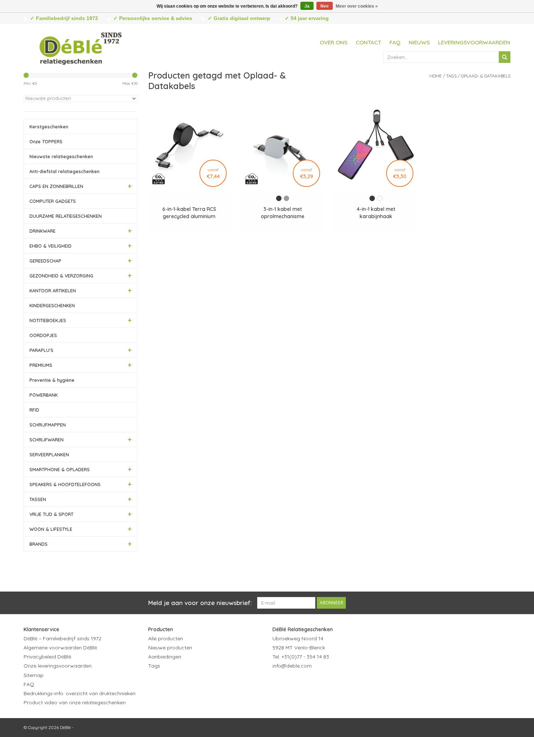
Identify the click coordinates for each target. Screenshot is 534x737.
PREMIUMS (40, 365)
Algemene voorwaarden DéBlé (60, 647)
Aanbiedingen (164, 656)
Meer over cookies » (357, 6)
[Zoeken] (504, 57)
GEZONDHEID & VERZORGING (61, 276)
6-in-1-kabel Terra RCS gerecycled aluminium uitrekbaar (189, 213)
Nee (324, 6)
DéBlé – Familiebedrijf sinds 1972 (62, 638)
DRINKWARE (42, 231)
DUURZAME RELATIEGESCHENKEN (65, 216)
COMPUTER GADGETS (52, 201)
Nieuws (419, 42)
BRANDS (38, 544)
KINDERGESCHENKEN (52, 305)
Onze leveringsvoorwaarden (58, 665)
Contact (368, 42)
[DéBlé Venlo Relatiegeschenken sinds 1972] (81, 47)
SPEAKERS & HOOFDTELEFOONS (65, 484)
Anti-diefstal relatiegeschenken (64, 171)
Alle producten (165, 638)
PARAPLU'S (41, 350)
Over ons (333, 42)
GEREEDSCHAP (45, 261)
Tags (451, 76)
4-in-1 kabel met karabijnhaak (376, 213)
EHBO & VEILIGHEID (50, 246)
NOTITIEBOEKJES (47, 320)
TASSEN (37, 499)
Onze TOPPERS (45, 141)
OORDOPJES (43, 335)
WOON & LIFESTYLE (50, 529)
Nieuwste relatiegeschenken (61, 156)
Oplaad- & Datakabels (485, 76)
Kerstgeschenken (48, 126)
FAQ (394, 42)
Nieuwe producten (170, 647)
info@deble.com (292, 665)
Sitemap (34, 675)
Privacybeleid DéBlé (47, 656)
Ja (307, 6)
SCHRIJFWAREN (46, 439)
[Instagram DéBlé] (317, 684)
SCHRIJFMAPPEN (47, 425)
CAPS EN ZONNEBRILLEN (56, 186)
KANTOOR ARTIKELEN (52, 290)
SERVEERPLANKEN (49, 454)
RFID (34, 410)
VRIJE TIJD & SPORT (51, 514)
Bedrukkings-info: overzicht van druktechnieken (79, 693)
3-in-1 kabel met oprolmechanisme (282, 213)
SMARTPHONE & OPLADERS (59, 469)
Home (435, 76)
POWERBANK (43, 395)
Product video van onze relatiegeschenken (75, 702)
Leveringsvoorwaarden (474, 42)
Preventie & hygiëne (51, 380)
